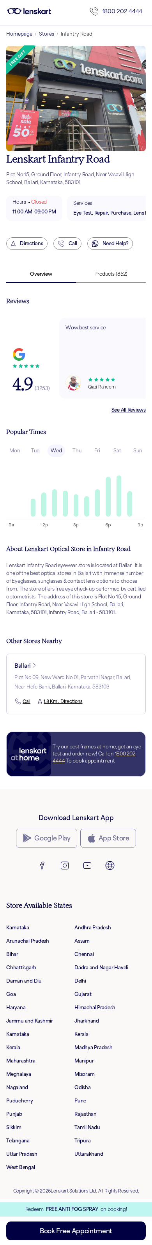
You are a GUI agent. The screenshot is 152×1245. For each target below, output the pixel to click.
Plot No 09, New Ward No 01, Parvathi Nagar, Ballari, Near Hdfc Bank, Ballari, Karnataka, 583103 (72, 682)
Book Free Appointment (76, 1231)
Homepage (19, 34)
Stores (46, 34)
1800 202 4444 (122, 11)
